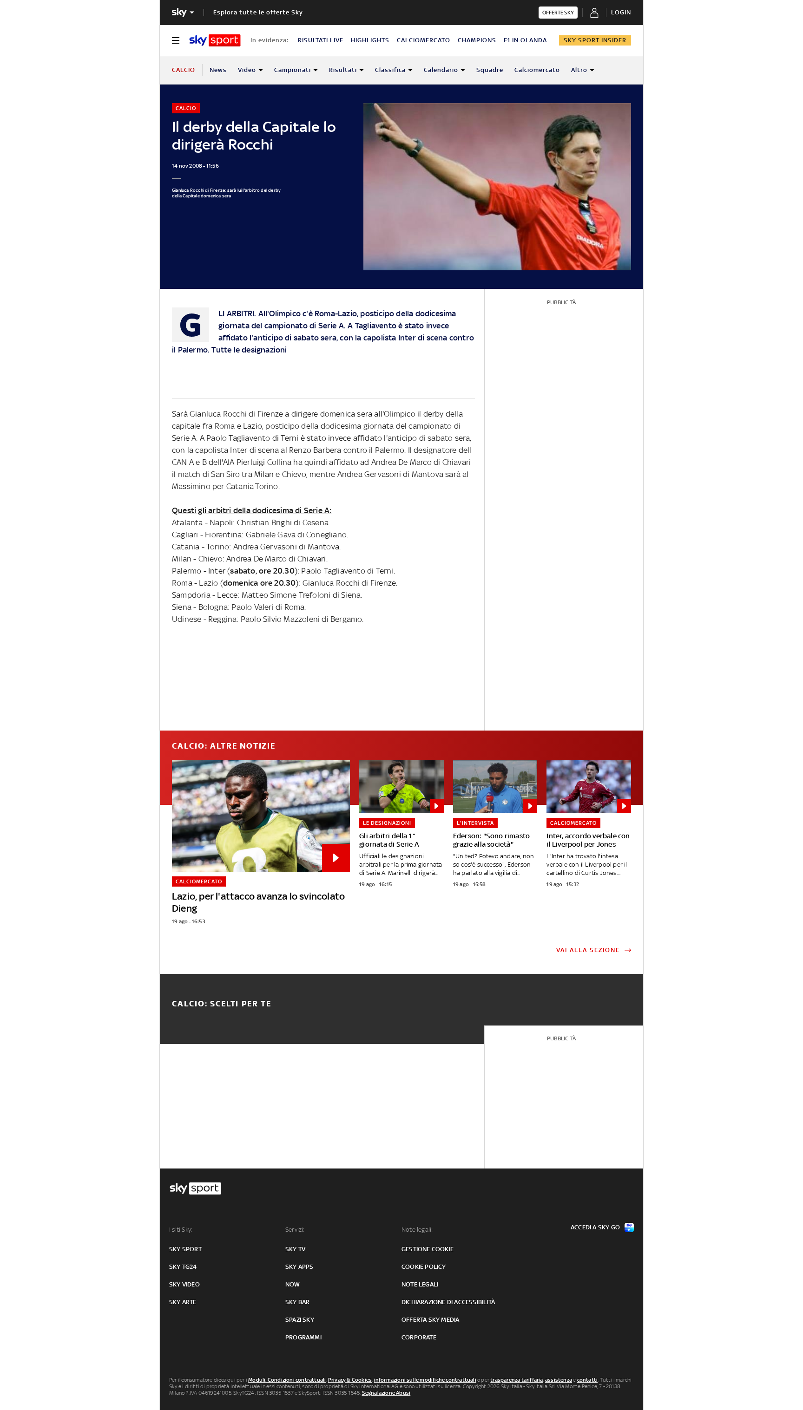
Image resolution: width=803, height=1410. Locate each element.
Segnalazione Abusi (386, 1393)
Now (292, 1284)
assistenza (558, 1380)
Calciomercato (537, 69)
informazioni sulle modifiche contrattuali (425, 1380)
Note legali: (417, 1229)
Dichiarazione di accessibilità (448, 1302)
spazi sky (299, 1319)
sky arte (183, 1302)
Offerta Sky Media (430, 1319)
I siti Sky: (180, 1229)
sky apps (299, 1266)
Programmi (303, 1337)
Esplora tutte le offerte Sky (258, 12)
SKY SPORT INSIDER (595, 40)
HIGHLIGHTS (370, 40)
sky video (184, 1284)
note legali (420, 1284)
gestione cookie (428, 1249)
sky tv (295, 1249)
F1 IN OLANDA (525, 40)
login (621, 12)
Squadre (489, 69)
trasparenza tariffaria (516, 1380)
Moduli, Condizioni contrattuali (287, 1380)
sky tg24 (183, 1266)
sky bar (297, 1302)
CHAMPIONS (477, 40)
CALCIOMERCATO (423, 40)
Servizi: (295, 1229)
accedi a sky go (595, 1227)
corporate (419, 1337)
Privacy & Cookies (350, 1380)
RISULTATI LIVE (320, 40)
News (218, 69)
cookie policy (424, 1266)
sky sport (185, 1249)
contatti (587, 1380)
